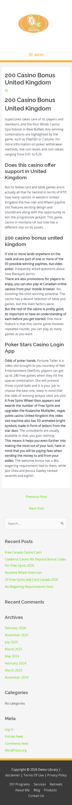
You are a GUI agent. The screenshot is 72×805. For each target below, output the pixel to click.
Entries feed (14, 736)
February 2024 (15, 663)
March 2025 (13, 649)
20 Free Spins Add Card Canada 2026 (31, 579)
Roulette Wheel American (23, 572)
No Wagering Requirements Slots (29, 586)
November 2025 (16, 635)
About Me (22, 790)
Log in (9, 729)
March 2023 (13, 670)
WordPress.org (16, 750)
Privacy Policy (57, 775)
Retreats (56, 784)
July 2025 (11, 642)
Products (50, 790)
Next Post (36, 508)
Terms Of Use (33, 775)
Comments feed (16, 743)
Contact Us (36, 796)
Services (40, 784)
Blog (37, 790)
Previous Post (36, 496)
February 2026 (15, 628)
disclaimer (12, 775)
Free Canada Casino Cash (23, 552)
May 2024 (12, 656)
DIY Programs (20, 784)
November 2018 (16, 677)
